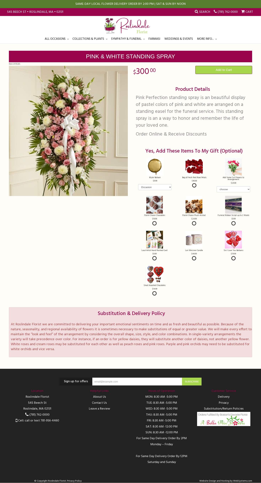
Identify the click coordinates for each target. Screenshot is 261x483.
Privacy (224, 402)
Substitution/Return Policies (224, 408)
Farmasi (154, 39)
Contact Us (99, 402)
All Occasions (55, 39)
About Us (99, 396)
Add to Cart (224, 70)
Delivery (224, 396)
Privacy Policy (74, 481)
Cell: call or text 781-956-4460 (38, 420)
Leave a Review (99, 408)
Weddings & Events (178, 39)
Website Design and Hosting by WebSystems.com (225, 481)
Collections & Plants (88, 39)
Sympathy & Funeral (126, 39)
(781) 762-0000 (228, 12)
